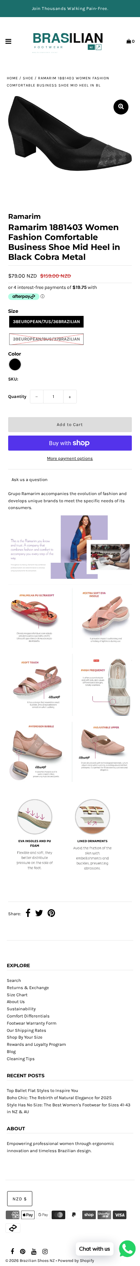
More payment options (70, 458)
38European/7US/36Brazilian (46, 321)
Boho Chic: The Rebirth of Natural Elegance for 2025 (59, 1097)
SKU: (13, 379)
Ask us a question (30, 479)
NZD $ (20, 1198)
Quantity (17, 396)
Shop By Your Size (24, 1037)
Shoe (28, 78)
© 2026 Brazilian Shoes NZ (30, 1260)
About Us (16, 1001)
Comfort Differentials (28, 1015)
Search (14, 980)
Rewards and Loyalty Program (36, 1044)
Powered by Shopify (76, 1260)
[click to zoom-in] (120, 107)
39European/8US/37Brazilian (46, 339)
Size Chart (17, 994)
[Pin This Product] (51, 914)
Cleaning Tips (21, 1058)
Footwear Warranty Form (31, 1023)
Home (12, 78)
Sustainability (21, 1008)
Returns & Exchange (28, 987)
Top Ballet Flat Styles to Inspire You (42, 1090)
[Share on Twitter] (39, 914)
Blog (11, 1051)
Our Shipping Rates (26, 1030)
